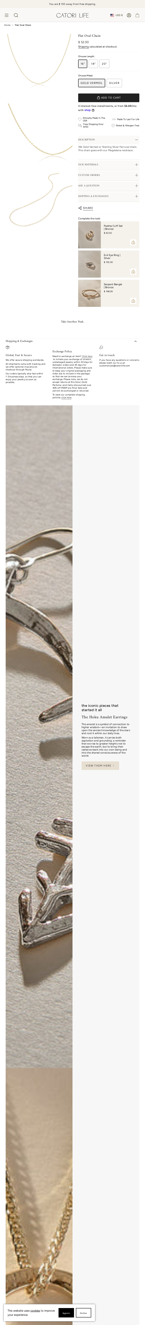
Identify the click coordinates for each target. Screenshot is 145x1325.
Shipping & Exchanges (19, 341)
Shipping (83, 46)
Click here (87, 356)
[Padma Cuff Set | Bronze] (89, 234)
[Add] (133, 242)
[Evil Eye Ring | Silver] (89, 264)
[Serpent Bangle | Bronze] (89, 293)
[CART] (137, 15)
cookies (35, 1310)
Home (7, 25)
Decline (83, 1313)
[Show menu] (7, 15)
